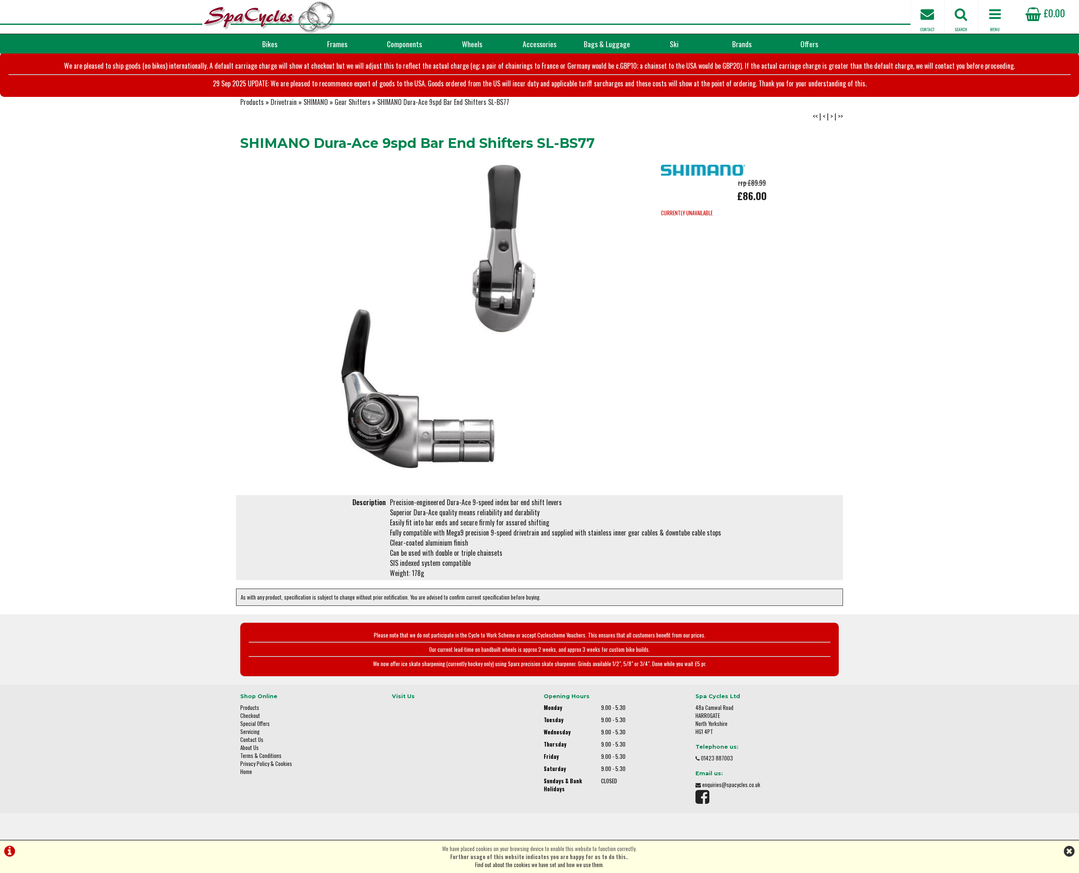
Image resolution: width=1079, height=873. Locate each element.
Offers (809, 43)
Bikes (269, 43)
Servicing (250, 732)
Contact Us (251, 740)
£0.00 (1053, 12)
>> (840, 116)
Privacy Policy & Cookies (266, 764)
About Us (249, 748)
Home (246, 772)
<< (815, 116)
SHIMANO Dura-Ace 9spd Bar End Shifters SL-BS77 (443, 102)
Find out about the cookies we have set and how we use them (539, 865)
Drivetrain (284, 102)
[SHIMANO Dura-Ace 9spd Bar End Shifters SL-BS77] (438, 316)
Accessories (539, 43)
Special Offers (255, 724)
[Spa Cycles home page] (270, 17)
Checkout (250, 716)
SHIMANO (315, 102)
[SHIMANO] (703, 173)
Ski (674, 43)
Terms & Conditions (261, 756)
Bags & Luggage (607, 43)
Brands (742, 43)
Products (252, 102)
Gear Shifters (352, 102)
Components (404, 43)
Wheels (472, 43)
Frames (337, 43)
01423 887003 (717, 758)
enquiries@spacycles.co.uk (731, 785)
